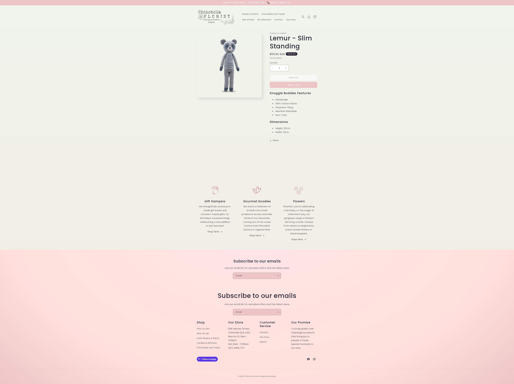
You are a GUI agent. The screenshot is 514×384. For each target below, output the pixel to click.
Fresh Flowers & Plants (208, 338)
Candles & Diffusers (207, 343)
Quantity (273, 63)
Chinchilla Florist (252, 376)
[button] (303, 17)
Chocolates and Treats (208, 347)
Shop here (213, 231)
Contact (264, 332)
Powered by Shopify (268, 376)
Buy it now (293, 85)
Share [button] (276, 140)
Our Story (264, 337)
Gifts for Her (203, 333)
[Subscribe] (278, 276)
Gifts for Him (203, 328)
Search (263, 342)
